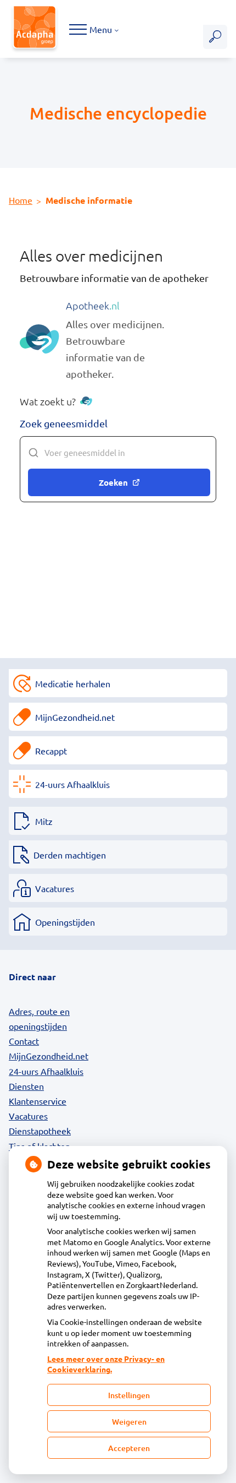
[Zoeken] (215, 37)
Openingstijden (65, 921)
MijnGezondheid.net (75, 717)
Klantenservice (37, 1100)
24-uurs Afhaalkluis (72, 784)
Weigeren (129, 1421)
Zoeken (113, 482)
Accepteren (129, 1448)
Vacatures (54, 888)
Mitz (44, 821)
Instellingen (129, 1395)
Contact (24, 1040)
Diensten (26, 1085)
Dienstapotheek (40, 1130)
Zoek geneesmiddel (64, 423)
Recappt (51, 750)
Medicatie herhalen (72, 683)
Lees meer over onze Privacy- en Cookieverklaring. (106, 1364)
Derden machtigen (69, 854)
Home (20, 199)
